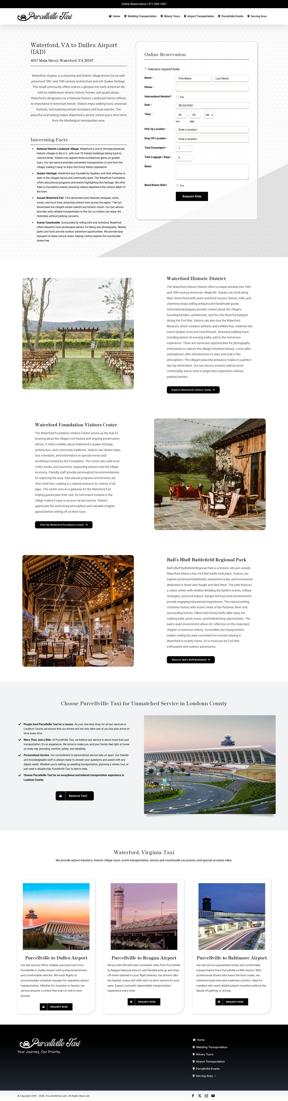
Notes (148, 166)
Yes (182, 97)
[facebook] (193, 1095)
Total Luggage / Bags (158, 157)
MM (192, 121)
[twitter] (199, 1095)
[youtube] (213, 1095)
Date (148, 104)
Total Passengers (155, 147)
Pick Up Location (155, 129)
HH (178, 121)
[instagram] (206, 1095)
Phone (149, 87)
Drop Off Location (155, 138)
